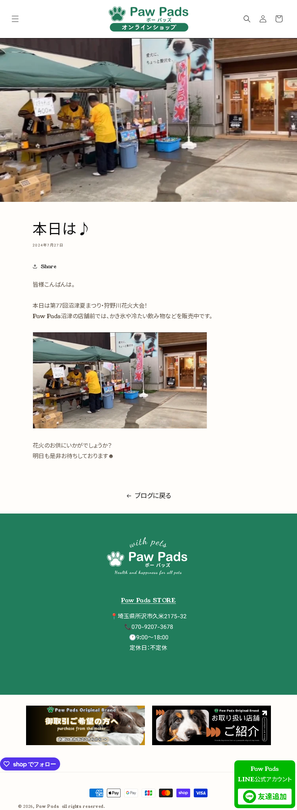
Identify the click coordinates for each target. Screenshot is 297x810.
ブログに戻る (153, 495)
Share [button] (49, 266)
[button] (15, 19)
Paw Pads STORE (148, 600)
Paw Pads (47, 806)
